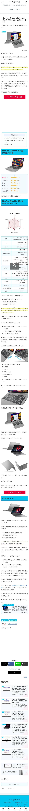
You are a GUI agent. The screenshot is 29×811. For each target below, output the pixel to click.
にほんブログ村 (12, 624)
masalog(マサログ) (14, 2)
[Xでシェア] (5, 547)
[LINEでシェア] (24, 551)
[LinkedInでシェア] (14, 555)
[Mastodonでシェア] (11, 547)
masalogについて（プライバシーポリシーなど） (21, 803)
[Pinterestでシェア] (8, 555)
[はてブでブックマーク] (18, 551)
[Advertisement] (14, 116)
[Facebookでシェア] (5, 551)
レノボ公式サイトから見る (14, 97)
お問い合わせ (7, 802)
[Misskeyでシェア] (24, 547)
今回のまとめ (8, 144)
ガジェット (5, 620)
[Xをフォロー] (14, 672)
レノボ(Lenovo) (13, 620)
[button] (24, 664)
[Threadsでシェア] (11, 551)
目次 (12, 135)
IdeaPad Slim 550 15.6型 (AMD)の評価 (14, 138)
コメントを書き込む (14, 784)
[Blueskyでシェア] (18, 547)
